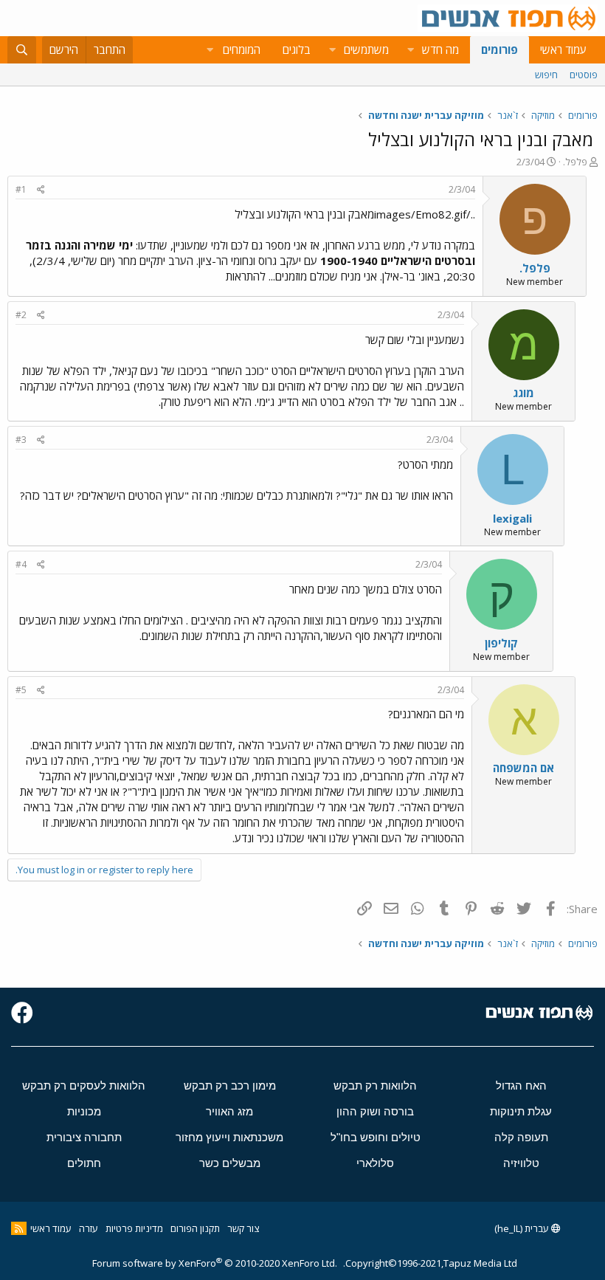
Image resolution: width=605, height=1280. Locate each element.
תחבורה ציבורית (84, 1137)
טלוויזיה (521, 1163)
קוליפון (501, 643)
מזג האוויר (229, 1111)
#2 (21, 315)
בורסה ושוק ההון (375, 1111)
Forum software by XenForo (214, 1263)
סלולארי (375, 1163)
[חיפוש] (21, 49)
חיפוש (546, 74)
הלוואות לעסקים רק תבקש (83, 1085)
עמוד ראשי (563, 49)
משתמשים (366, 49)
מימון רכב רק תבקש (230, 1085)
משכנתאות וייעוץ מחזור (229, 1137)
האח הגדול (521, 1085)
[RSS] (19, 1228)
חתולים (84, 1163)
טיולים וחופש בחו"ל (376, 1137)
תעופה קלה (521, 1137)
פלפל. (575, 161)
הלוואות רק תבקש (375, 1085)
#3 (21, 439)
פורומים (499, 49)
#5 (21, 690)
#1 (21, 189)
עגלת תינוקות (521, 1111)
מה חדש (440, 49)
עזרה (88, 1228)
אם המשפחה (523, 767)
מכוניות (84, 1111)
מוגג (523, 392)
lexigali (512, 518)
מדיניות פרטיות (134, 1228)
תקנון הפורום (195, 1228)
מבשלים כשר (229, 1163)
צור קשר (243, 1228)
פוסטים (584, 74)
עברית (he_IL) (522, 1228)
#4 (21, 564)
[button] (410, 49)
